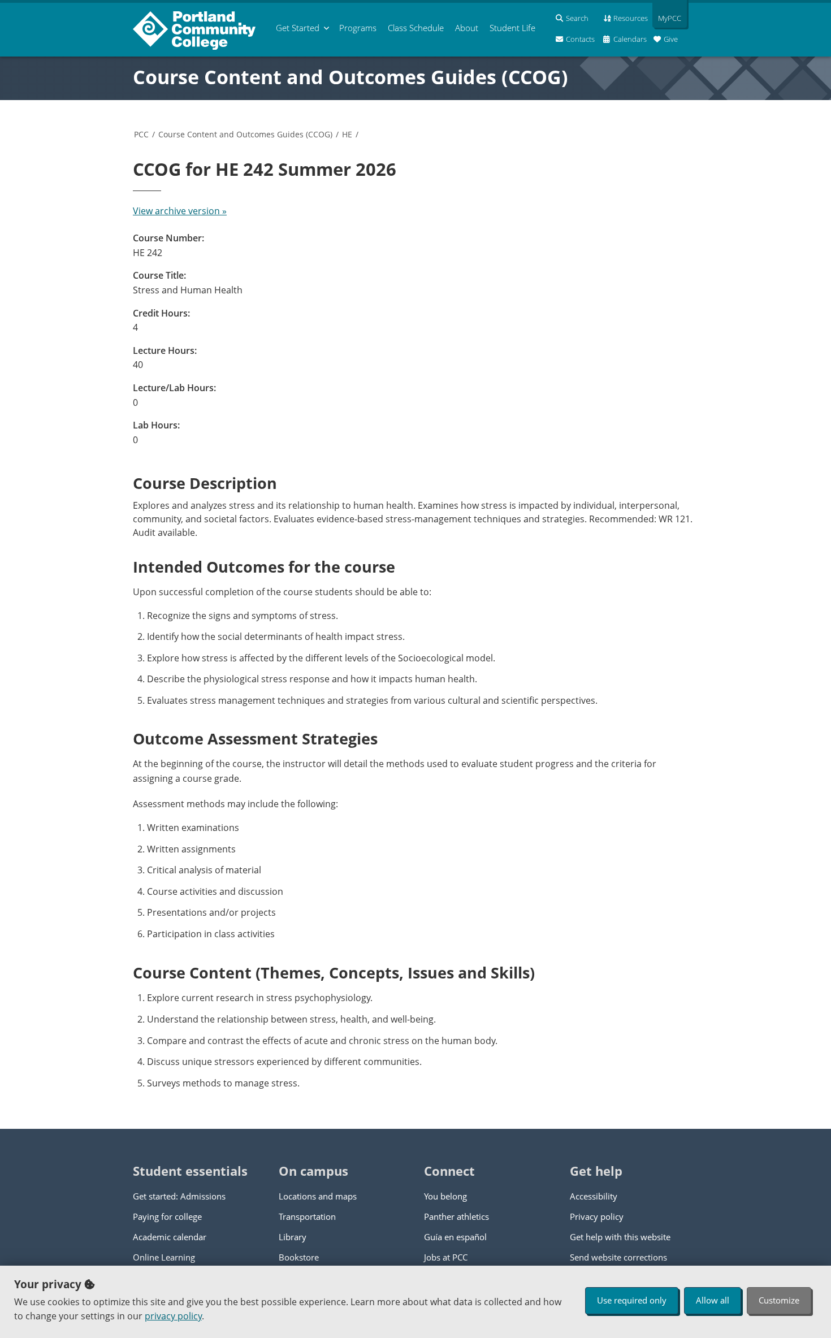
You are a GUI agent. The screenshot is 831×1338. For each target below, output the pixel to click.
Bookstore (299, 1257)
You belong (445, 1196)
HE (347, 134)
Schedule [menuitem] (416, 27)
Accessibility (593, 1196)
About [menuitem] (466, 27)
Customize (779, 1300)
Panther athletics (456, 1216)
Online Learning (164, 1257)
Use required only (631, 1300)
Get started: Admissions (179, 1196)
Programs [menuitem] (357, 27)
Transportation (307, 1216)
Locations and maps (318, 1196)
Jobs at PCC (446, 1257)
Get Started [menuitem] (297, 27)
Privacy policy (597, 1216)
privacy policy (173, 1316)
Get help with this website (620, 1236)
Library (292, 1236)
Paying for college (167, 1216)
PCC (141, 134)
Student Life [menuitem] (512, 27)
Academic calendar (169, 1236)
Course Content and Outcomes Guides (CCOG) (350, 77)
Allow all (712, 1300)
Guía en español (455, 1236)
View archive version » (180, 211)
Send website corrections (618, 1257)
